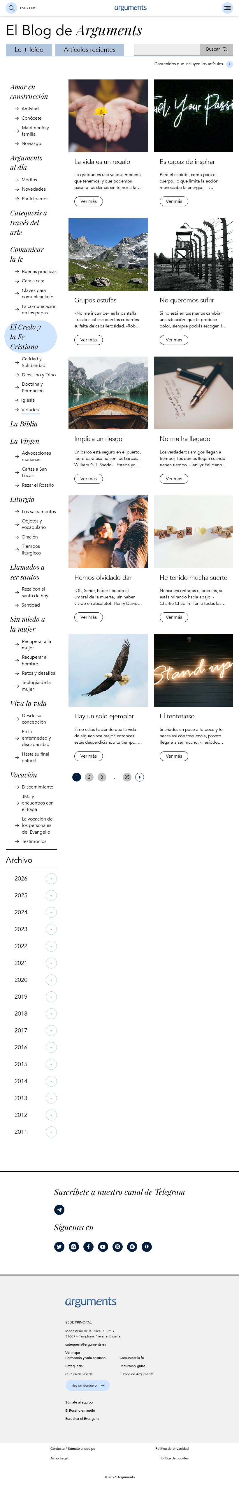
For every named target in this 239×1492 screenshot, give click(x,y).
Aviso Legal (59, 1458)
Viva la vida (28, 703)
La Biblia (24, 423)
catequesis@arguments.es (85, 1344)
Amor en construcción (29, 91)
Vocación (23, 774)
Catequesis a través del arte (28, 222)
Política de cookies (174, 1458)
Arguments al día (26, 162)
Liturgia (22, 499)
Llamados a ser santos (27, 571)
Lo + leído (29, 49)
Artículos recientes (89, 49)
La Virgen (24, 440)
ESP (23, 8)
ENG (32, 8)
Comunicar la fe (27, 254)
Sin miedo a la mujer (27, 623)
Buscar (213, 49)
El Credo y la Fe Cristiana (25, 336)
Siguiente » (139, 777)
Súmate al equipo (81, 1448)
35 (127, 777)
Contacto (57, 1448)
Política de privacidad (172, 1448)
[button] (87, 1385)
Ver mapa (72, 1352)
